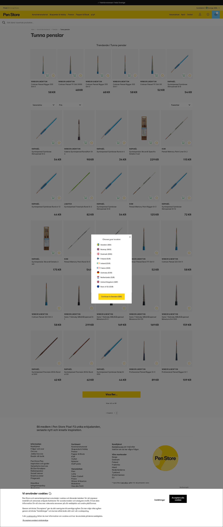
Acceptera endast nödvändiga (35, 520)
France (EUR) (105, 268)
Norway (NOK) (105, 249)
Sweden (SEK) (105, 245)
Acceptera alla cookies (178, 499)
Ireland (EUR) (105, 263)
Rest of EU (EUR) (106, 287)
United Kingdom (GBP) (109, 282)
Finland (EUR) (105, 259)
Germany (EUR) (106, 273)
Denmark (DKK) (106, 254)
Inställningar (159, 500)
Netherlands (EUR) (107, 277)
